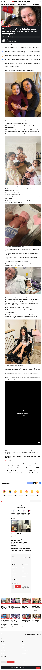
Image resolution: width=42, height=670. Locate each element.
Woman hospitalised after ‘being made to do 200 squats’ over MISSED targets (21, 534)
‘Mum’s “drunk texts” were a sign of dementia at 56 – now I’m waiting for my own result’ (26, 607)
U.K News (32, 634)
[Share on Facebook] (7, 37)
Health (24, 478)
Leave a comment (36, 501)
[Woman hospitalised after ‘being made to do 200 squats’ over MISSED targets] (21, 526)
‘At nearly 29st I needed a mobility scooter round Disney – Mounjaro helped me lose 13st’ (15, 607)
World (13, 531)
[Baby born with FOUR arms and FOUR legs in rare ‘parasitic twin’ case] (26, 616)
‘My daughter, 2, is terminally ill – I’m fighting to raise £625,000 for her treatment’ (23, 465)
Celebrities (35, 618)
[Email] (10, 37)
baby (11, 478)
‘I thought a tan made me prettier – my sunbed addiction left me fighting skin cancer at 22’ (5, 623)
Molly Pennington (9, 39)
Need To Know (21, 1)
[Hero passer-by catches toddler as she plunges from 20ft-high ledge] (15, 616)
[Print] (12, 37)
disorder (7, 52)
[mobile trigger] (2, 1)
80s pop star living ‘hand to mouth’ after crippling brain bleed (36, 622)
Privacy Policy (16, 667)
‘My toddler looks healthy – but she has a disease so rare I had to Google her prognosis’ (5, 607)
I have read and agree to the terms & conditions (25, 587)
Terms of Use (22, 667)
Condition (18, 478)
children (14, 478)
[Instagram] (23, 512)
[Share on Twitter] (9, 37)
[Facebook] (13, 512)
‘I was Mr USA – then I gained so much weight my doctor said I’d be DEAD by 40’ (22, 463)
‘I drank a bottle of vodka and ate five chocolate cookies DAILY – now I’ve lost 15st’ (23, 470)
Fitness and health (6, 26)
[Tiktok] (28, 512)
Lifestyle (26, 557)
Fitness (21, 478)
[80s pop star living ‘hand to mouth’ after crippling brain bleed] (36, 616)
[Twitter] (18, 512)
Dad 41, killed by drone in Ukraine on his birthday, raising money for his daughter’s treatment (20, 544)
